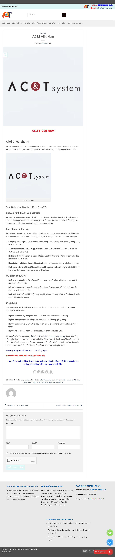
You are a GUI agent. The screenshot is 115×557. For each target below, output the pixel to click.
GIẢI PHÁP (61, 23)
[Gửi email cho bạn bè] (43, 372)
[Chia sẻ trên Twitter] (39, 372)
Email (34, 443)
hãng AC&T (59, 382)
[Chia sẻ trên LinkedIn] (51, 372)
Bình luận (10, 424)
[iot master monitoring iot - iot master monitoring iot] (13, 14)
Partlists (71, 23)
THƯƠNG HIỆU (29, 23)
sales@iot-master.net (104, 8)
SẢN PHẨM (16, 23)
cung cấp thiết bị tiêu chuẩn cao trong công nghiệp (45, 336)
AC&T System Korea (46, 380)
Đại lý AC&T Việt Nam (48, 382)
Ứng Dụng (41, 23)
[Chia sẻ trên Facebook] (35, 372)
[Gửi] (64, 15)
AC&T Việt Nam (75, 380)
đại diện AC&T (27, 382)
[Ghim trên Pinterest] (47, 372)
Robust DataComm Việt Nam (67, 405)
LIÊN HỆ (79, 23)
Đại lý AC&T (36, 382)
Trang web (61, 443)
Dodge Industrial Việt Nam (17, 405)
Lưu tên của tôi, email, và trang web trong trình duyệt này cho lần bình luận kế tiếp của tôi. (40, 453)
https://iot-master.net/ (96, 499)
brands (43, 33)
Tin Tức (52, 23)
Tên (8, 443)
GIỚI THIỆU (6, 23)
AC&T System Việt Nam (61, 380)
